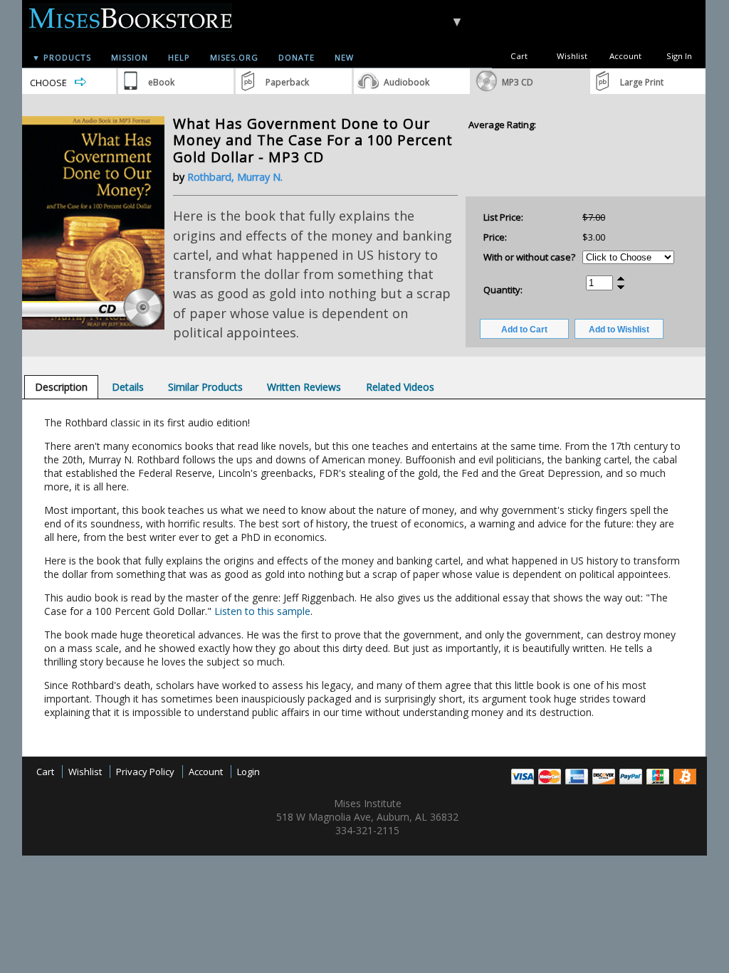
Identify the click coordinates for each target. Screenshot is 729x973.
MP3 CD (517, 82)
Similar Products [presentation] (205, 387)
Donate (296, 57)
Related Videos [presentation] (400, 387)
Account (625, 56)
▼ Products (61, 57)
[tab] (61, 387)
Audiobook (406, 82)
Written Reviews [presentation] (304, 387)
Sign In (679, 56)
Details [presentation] (128, 387)
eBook (161, 82)
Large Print (642, 82)
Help (179, 57)
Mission (129, 57)
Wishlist (572, 56)
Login (248, 771)
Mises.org (234, 57)
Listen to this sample (262, 611)
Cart (519, 56)
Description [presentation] (61, 387)
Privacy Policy (145, 771)
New (344, 57)
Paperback (287, 82)
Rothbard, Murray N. (235, 177)
